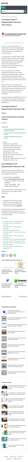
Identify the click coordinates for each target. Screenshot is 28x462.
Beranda (6, 456)
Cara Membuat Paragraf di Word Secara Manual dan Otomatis (16, 338)
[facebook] (3, 255)
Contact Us (20, 456)
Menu (3, 7)
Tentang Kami (13, 456)
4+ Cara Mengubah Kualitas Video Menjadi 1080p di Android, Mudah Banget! (16, 413)
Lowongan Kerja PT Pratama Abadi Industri (14, 239)
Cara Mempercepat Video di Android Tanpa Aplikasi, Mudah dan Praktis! (16, 419)
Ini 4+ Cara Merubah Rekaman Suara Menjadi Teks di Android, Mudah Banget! (16, 400)
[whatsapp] (14, 255)
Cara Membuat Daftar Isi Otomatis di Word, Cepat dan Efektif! (15, 345)
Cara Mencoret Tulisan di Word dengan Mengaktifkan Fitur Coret (16, 352)
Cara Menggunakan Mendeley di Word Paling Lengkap (16, 332)
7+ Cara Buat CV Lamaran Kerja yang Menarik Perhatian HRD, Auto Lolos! (17, 393)
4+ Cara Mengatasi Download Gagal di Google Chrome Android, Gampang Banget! (17, 433)
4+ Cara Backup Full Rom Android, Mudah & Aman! (16, 446)
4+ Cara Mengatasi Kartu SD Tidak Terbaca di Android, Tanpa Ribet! (16, 406)
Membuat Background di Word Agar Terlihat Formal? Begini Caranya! (15, 366)
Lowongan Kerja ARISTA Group (11, 230)
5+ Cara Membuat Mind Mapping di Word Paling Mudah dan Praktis (16, 318)
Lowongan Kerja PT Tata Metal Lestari (13, 221)
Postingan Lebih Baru (6, 296)
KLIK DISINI (16, 177)
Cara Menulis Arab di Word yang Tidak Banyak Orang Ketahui (16, 359)
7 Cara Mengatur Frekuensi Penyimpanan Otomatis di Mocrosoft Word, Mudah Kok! (16, 312)
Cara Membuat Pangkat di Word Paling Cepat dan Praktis (16, 372)
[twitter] (6, 255)
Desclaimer (9, 458)
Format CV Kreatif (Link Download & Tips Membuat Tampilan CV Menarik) (16, 325)
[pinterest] (10, 255)
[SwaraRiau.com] (4, 3)
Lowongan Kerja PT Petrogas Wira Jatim (13, 241)
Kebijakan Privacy (17, 458)
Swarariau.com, (6, 46)
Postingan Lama (22, 296)
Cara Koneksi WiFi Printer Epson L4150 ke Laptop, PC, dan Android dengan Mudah (17, 387)
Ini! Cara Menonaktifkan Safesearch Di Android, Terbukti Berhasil (17, 426)
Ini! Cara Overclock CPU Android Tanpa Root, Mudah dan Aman (17, 439)
